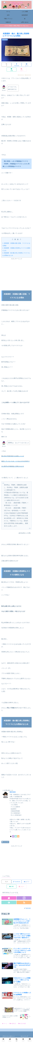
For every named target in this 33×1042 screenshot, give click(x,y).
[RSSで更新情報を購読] (18, 836)
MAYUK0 (13, 792)
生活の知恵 (6, 842)
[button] (21, 70)
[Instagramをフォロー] (13, 836)
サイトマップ (24, 1036)
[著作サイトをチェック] (11, 836)
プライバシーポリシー (8, 1036)
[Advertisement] (16, 272)
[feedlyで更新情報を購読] (16, 836)
